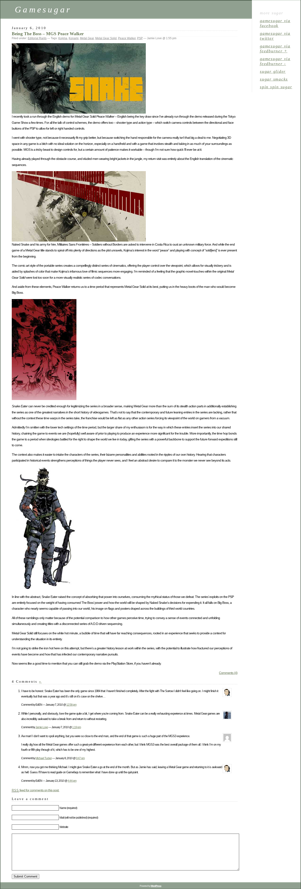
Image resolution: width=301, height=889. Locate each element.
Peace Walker (127, 38)
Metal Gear (87, 38)
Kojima (62, 38)
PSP (140, 38)
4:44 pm (72, 780)
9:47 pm (80, 758)
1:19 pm (76, 727)
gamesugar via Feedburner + (275, 48)
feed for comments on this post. (35, 790)
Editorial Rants (37, 38)
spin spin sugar (276, 87)
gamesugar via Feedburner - (275, 61)
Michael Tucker (44, 758)
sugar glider (273, 71)
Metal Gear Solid (106, 38)
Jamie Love (42, 727)
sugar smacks (274, 79)
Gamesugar (43, 9)
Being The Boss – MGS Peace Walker (48, 33)
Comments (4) (228, 673)
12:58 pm (71, 704)
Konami (74, 38)
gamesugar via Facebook (275, 23)
